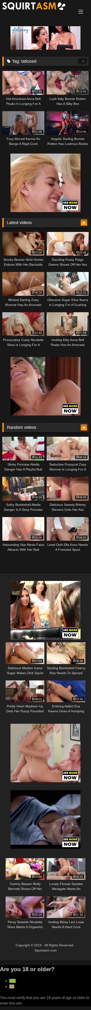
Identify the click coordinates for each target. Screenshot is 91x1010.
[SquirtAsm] (37, 7)
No (11, 986)
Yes (12, 981)
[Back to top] (76, 996)
